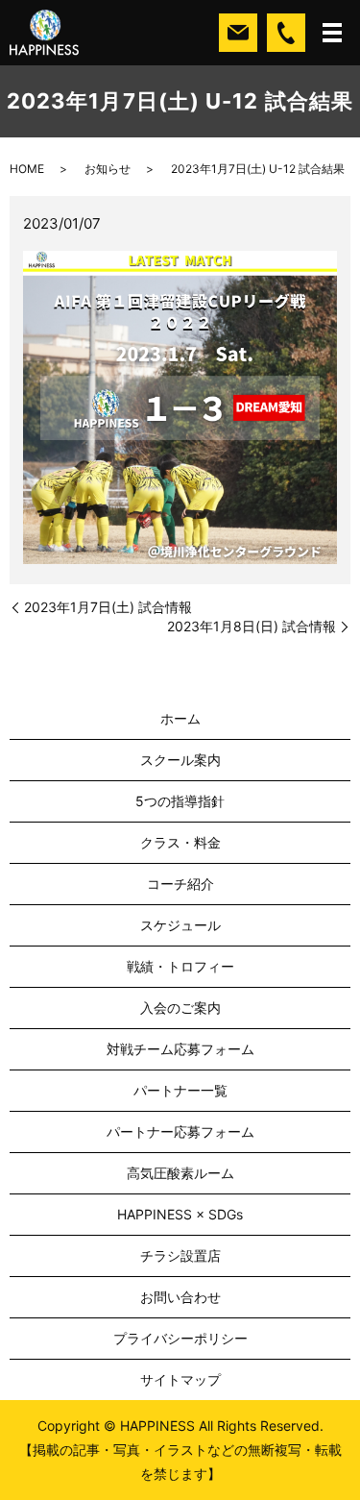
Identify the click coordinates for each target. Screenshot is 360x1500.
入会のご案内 (180, 1007)
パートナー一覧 (180, 1090)
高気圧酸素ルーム (180, 1173)
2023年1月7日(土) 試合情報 (108, 607)
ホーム (180, 718)
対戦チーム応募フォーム (180, 1049)
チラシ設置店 (180, 1255)
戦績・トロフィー (180, 966)
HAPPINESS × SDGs (180, 1214)
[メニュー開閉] (332, 32)
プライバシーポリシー (180, 1338)
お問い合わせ (180, 1297)
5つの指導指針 (180, 801)
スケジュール (180, 925)
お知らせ (107, 168)
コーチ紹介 (180, 883)
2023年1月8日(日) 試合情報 (251, 626)
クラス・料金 (180, 842)
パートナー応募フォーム (180, 1131)
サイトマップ (180, 1379)
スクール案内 (180, 759)
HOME (27, 168)
